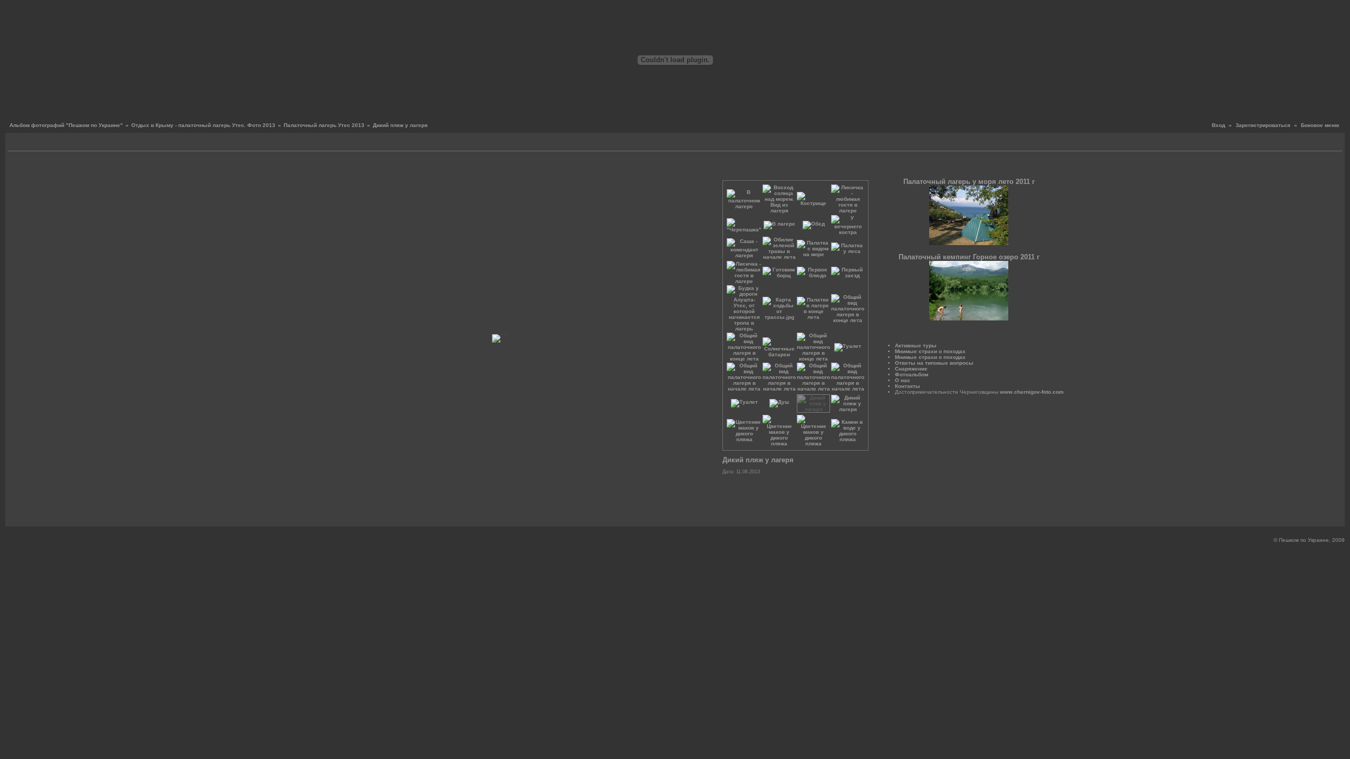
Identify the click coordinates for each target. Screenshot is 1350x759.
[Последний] (708, 168)
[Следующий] (700, 168)
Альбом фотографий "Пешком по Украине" (66, 125)
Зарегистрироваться (1263, 125)
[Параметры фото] (502, 168)
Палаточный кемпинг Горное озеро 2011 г (969, 257)
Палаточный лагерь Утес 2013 (324, 125)
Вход (1218, 125)
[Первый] (296, 168)
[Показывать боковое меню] (17, 143)
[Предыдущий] (303, 168)
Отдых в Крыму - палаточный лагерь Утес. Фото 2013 (203, 125)
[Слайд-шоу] (29, 143)
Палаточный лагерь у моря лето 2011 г (969, 182)
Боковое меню (1320, 125)
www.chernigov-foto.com (1032, 392)
